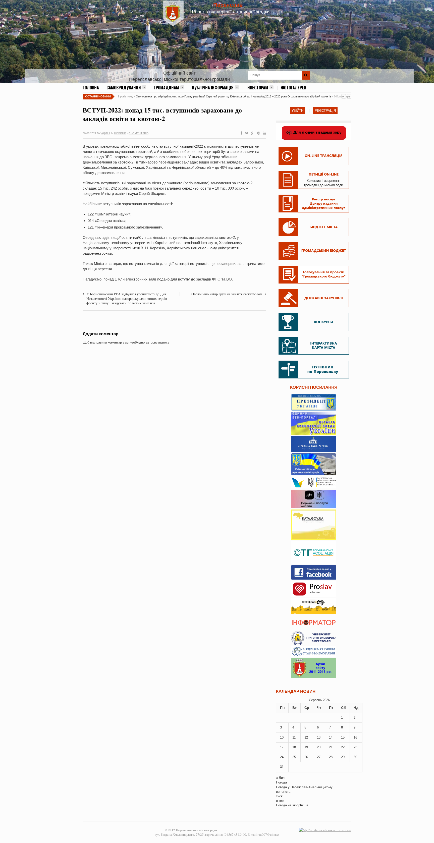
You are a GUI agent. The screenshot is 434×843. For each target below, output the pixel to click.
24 (282, 757)
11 (294, 737)
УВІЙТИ (297, 111)
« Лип (280, 778)
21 (331, 747)
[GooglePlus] (251, 133)
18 (294, 747)
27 (318, 757)
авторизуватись (158, 342)
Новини (120, 133)
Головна (91, 87)
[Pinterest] (257, 133)
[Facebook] (240, 133)
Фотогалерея (293, 87)
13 (318, 737)
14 (331, 737)
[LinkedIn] (263, 133)
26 (306, 757)
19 (306, 747)
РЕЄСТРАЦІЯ (325, 111)
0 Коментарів (138, 133)
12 (306, 737)
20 (318, 747)
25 (294, 757)
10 (282, 737)
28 (331, 757)
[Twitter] (245, 133)
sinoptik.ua (300, 805)
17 (282, 747)
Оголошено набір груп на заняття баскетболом (226, 294)
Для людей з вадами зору (316, 132)
